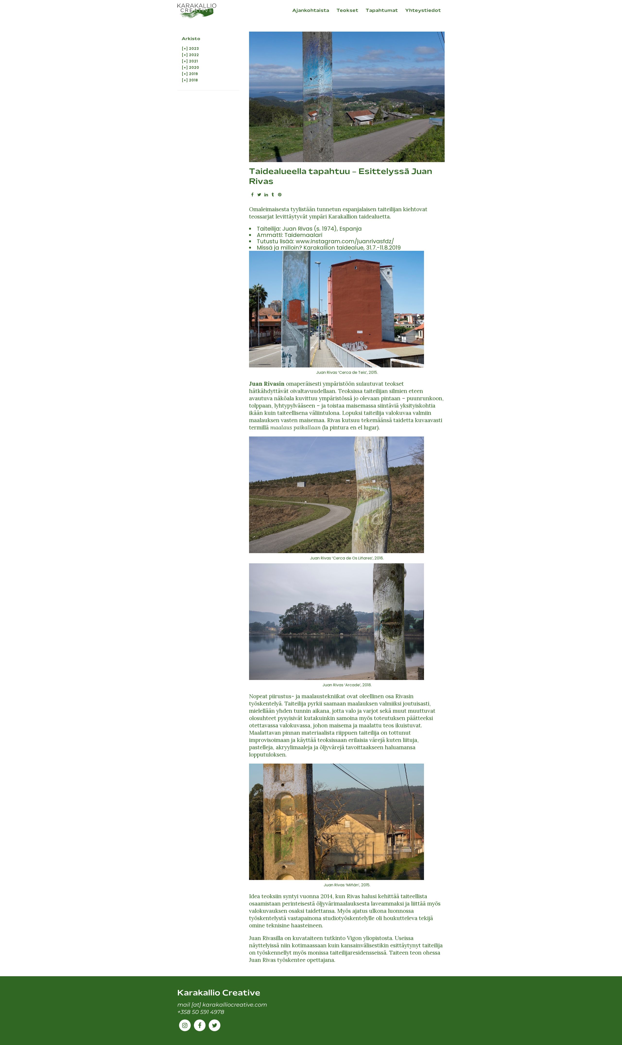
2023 (194, 48)
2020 (194, 67)
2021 (193, 61)
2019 (193, 73)
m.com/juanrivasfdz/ (364, 241)
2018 (193, 80)
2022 (194, 54)
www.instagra (315, 241)
